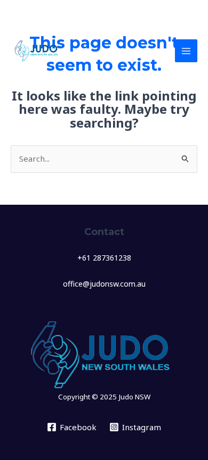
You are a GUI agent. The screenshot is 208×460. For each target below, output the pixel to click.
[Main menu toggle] (186, 50)
